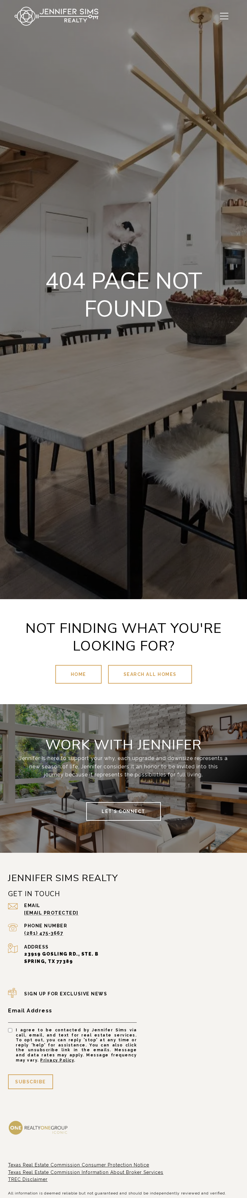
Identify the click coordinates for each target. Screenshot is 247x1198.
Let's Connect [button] (123, 811)
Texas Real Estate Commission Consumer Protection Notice (78, 1164)
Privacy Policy (57, 1060)
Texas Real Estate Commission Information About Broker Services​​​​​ (85, 1172)
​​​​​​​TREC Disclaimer (28, 1179)
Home (78, 674)
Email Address (30, 1011)
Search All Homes (150, 674)
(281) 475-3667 (43, 933)
